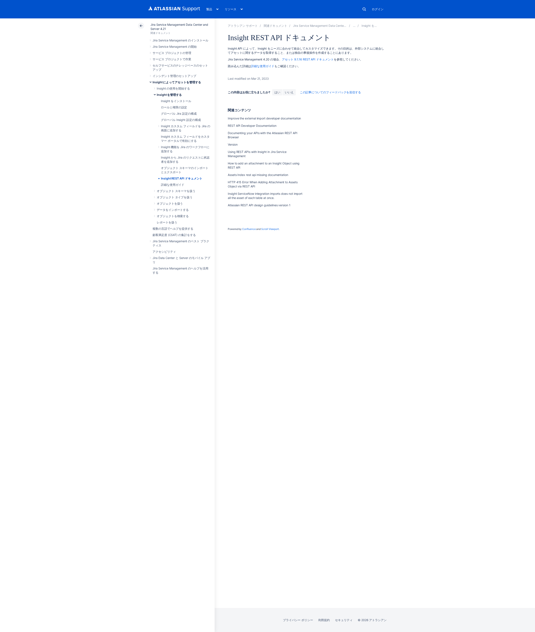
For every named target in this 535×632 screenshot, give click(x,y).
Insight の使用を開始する (173, 88)
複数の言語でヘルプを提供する (173, 228)
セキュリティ (344, 620)
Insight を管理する (169, 94)
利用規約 (324, 620)
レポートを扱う (167, 222)
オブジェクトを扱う (170, 203)
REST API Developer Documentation (252, 125)
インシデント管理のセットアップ (174, 76)
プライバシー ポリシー (298, 620)
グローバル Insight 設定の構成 (181, 120)
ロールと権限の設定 (174, 107)
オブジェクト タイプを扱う (174, 197)
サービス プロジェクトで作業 (172, 59)
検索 (364, 9)
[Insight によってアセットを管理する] (354, 25)
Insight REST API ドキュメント (181, 178)
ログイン (377, 9)
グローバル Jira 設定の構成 (179, 113)
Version (233, 144)
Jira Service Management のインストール (180, 40)
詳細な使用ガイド (172, 184)
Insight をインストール (176, 101)
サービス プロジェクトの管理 (172, 53)
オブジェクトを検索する (173, 216)
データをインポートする (173, 210)
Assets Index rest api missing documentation (258, 175)
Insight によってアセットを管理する (177, 82)
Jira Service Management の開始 (175, 46)
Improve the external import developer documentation (264, 118)
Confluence (249, 229)
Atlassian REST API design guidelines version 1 (259, 205)
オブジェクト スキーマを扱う (176, 191)
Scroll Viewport (270, 229)
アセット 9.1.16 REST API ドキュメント (308, 59)
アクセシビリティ (164, 251)
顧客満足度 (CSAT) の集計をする (174, 235)
